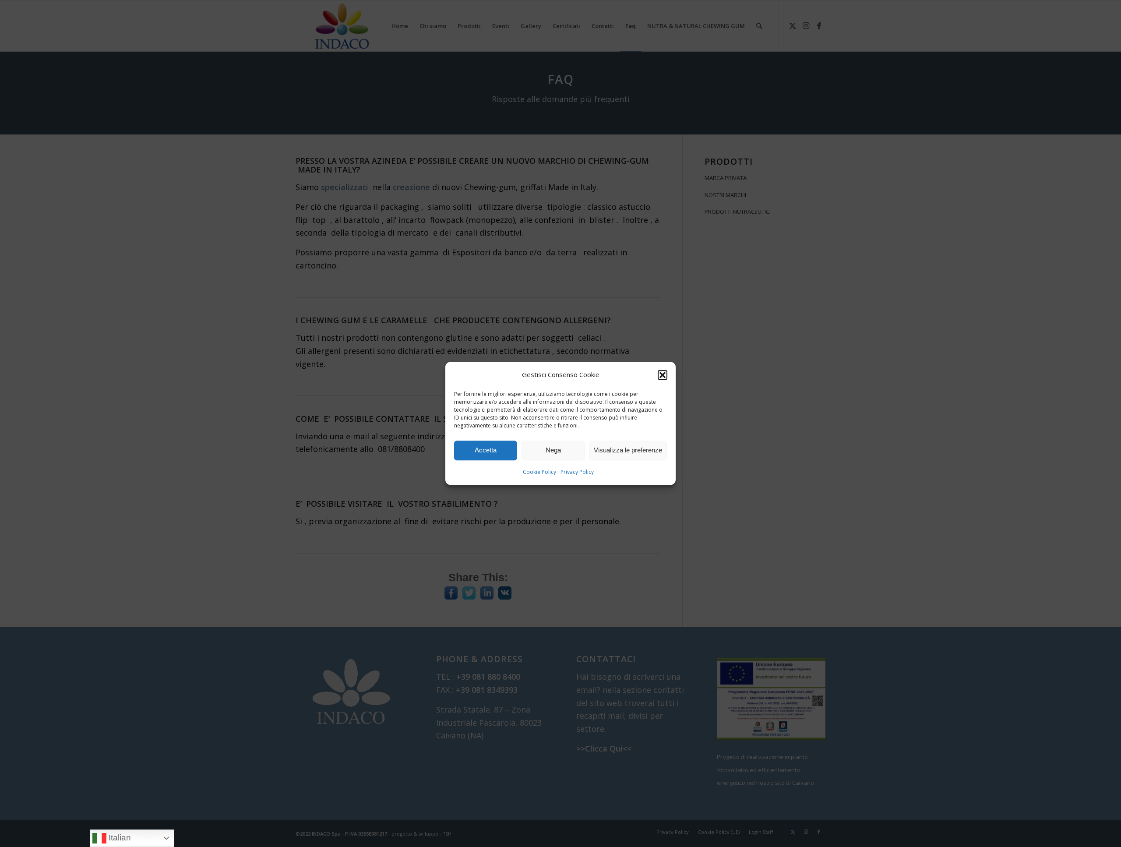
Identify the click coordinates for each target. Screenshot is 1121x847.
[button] (662, 375)
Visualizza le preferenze (628, 450)
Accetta (486, 450)
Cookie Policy (539, 472)
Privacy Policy (577, 472)
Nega (553, 450)
